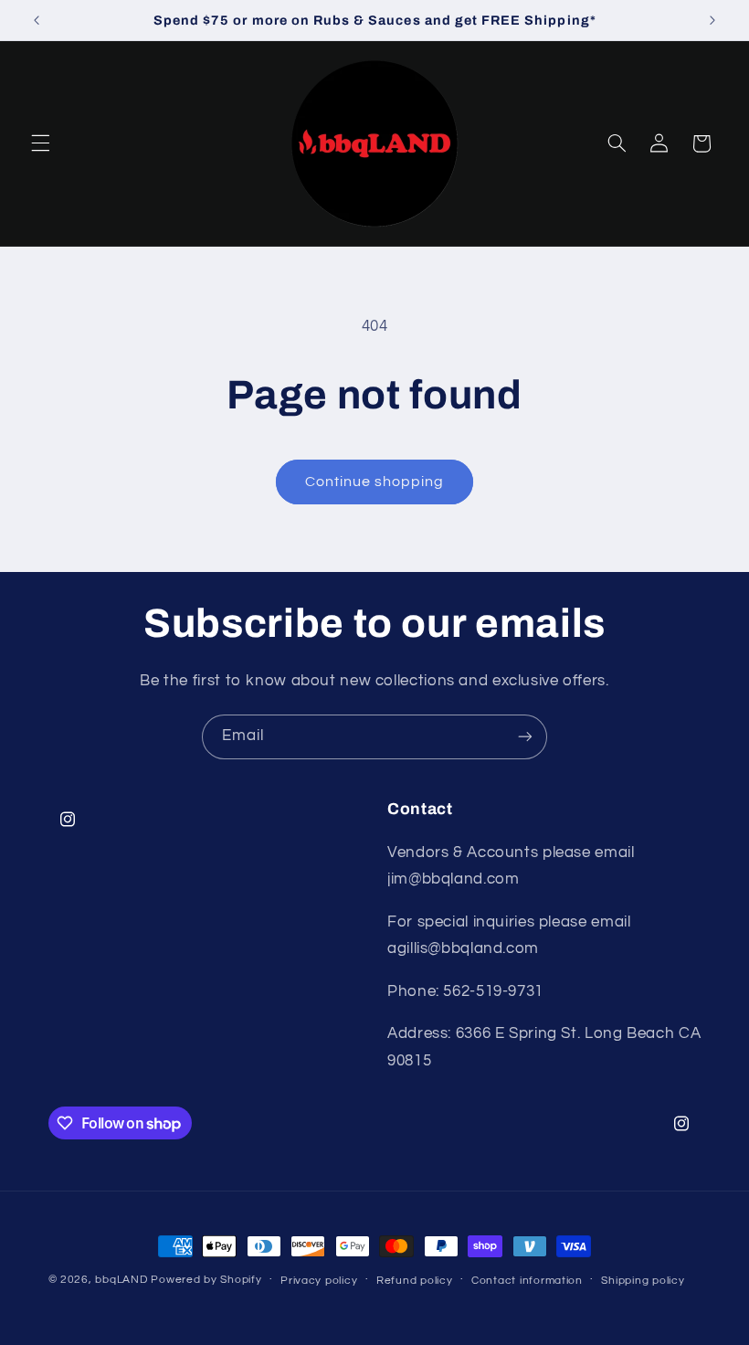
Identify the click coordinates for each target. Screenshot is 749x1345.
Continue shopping (375, 481)
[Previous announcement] (36, 20)
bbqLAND (121, 1280)
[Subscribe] (525, 737)
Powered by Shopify (206, 1280)
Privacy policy (318, 1281)
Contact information (527, 1281)
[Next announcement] (712, 20)
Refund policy (414, 1281)
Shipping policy (642, 1281)
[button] (40, 143)
